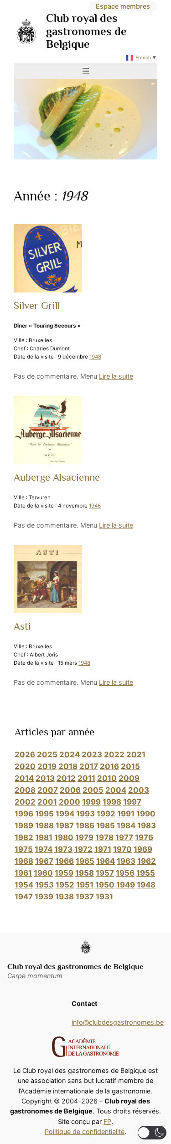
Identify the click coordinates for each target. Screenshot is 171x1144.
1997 (132, 801)
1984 (126, 825)
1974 (43, 849)
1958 (84, 872)
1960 (43, 872)
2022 (114, 754)
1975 (24, 849)
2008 (25, 790)
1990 (145, 813)
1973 (63, 849)
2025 (47, 754)
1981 (43, 837)
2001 (47, 801)
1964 (105, 861)
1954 (24, 884)
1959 (64, 872)
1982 (24, 837)
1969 (143, 849)
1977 (124, 837)
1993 (85, 813)
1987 (65, 825)
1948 (95, 357)
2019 (47, 766)
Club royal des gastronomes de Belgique (86, 31)
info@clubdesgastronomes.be (118, 1022)
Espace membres (123, 6)
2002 (25, 801)
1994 (65, 813)
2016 (109, 766)
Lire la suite (116, 376)
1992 (106, 813)
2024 (69, 754)
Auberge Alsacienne (57, 477)
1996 (24, 813)
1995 (44, 813)
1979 (84, 837)
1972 (83, 849)
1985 (105, 825)
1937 (85, 896)
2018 (68, 766)
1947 (24, 896)
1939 (44, 896)
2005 (93, 790)
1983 (146, 825)
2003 (138, 790)
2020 (25, 766)
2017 (88, 766)
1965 (85, 861)
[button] (152, 1132)
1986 (85, 825)
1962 (146, 861)
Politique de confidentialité (84, 1131)
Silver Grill (37, 305)
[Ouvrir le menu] (85, 71)
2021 (135, 754)
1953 (44, 884)
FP (107, 1121)
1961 (23, 872)
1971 (102, 849)
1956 (125, 872)
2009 (129, 778)
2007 (47, 790)
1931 (104, 896)
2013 (45, 778)
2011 (86, 778)
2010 (107, 778)
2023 (92, 754)
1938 (64, 896)
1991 (126, 813)
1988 (44, 825)
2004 (115, 790)
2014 (24, 778)
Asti (22, 626)
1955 (145, 872)
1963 (126, 861)
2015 (130, 766)
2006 (70, 790)
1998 (112, 801)
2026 (25, 754)
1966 (64, 861)
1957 (105, 872)
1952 (65, 884)
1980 (63, 837)
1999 (91, 801)
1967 (44, 861)
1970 (122, 849)
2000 (69, 801)
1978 (104, 837)
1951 (84, 884)
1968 (24, 861)
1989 (24, 825)
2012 (66, 778)
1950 (104, 884)
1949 (125, 884)
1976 (144, 837)
